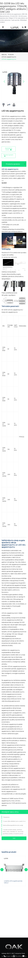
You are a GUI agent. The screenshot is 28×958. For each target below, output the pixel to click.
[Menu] (3, 27)
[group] (14, 871)
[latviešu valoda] (25, 27)
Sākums (4, 54)
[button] (22, 27)
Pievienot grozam (8, 155)
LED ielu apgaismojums (9, 57)
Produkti (11, 54)
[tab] (14, 164)
